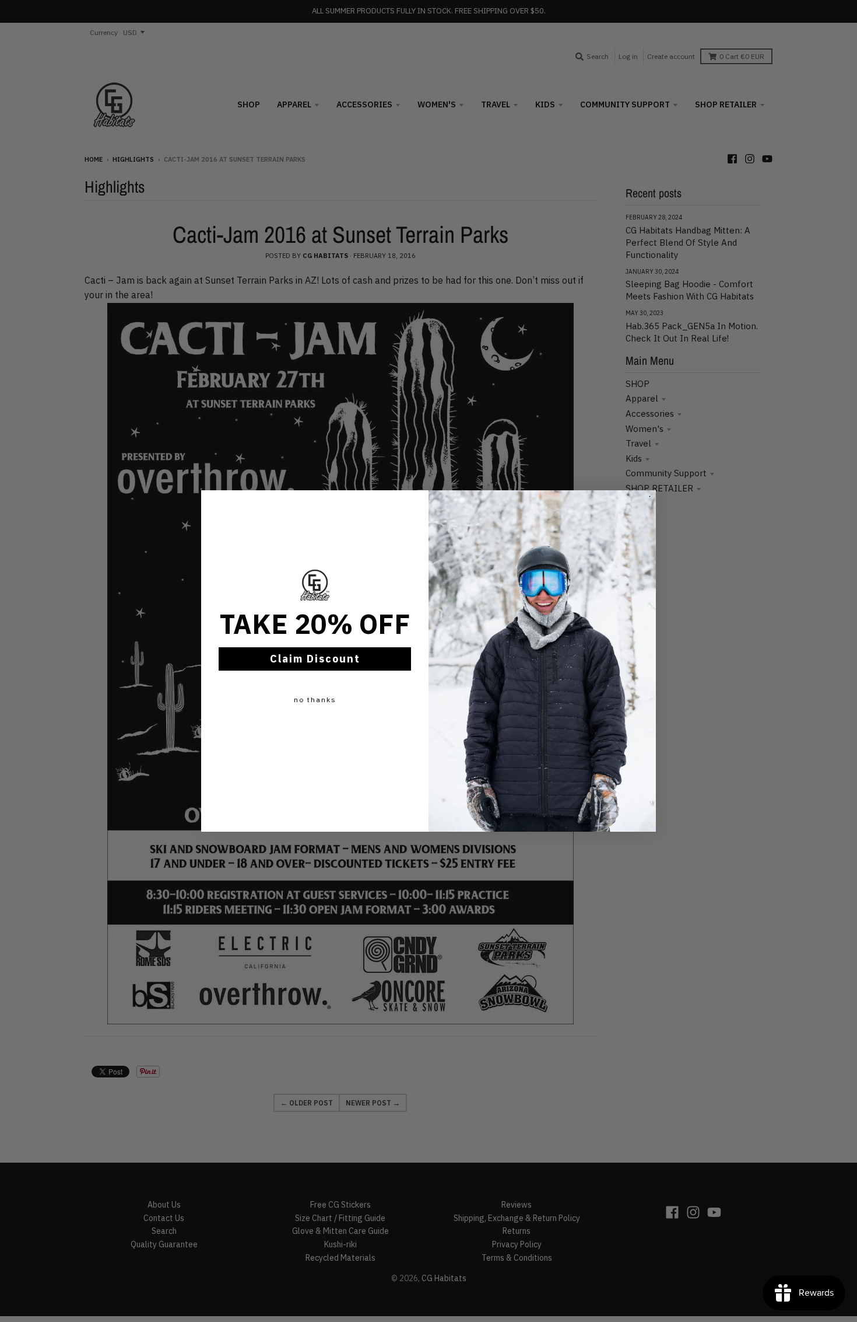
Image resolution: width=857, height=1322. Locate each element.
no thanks (315, 699)
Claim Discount (315, 658)
